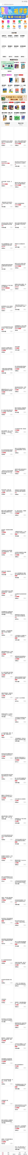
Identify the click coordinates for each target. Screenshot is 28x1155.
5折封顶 (3, 47)
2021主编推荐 (4, 37)
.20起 (18, 350)
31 (3, 574)
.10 (17, 761)
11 (3, 473)
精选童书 (10, 46)
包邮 (4, 143)
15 (16, 1088)
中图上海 (10, 112)
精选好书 (3, 76)
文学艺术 (4, 46)
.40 (17, 145)
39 (3, 145)
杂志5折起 (16, 103)
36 (16, 660)
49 (16, 515)
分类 (8, 1154)
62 (3, 635)
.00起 (18, 247)
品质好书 (4, 35)
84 (16, 864)
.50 (17, 660)
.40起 (5, 574)
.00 (4, 165)
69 (3, 248)
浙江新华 (10, 85)
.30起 (18, 166)
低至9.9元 (16, 86)
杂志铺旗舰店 (17, 102)
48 (3, 982)
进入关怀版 (24, 1)
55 (3, 165)
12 (3, 697)
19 (16, 268)
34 (3, 860)
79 (3, 1002)
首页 (3, 1154)
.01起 (4, 269)
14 (16, 309)
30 (16, 391)
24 (3, 454)
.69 (17, 330)
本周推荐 (16, 76)
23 (16, 639)
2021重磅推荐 (10, 37)
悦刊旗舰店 (17, 112)
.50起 (4, 206)
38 (16, 145)
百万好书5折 (9, 74)
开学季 (5, 163)
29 (16, 598)
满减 (8, 163)
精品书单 (20, 123)
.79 (4, 145)
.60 (17, 391)
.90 (17, 370)
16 (16, 166)
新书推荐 (16, 62)
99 (3, 1084)
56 (3, 185)
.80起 (5, 227)
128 (3, 1063)
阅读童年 (10, 35)
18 (16, 1048)
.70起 (17, 412)
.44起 (18, 1149)
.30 (17, 1006)
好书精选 (22, 37)
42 (16, 473)
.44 (17, 187)
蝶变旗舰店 (23, 112)
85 (16, 556)
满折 (4, 492)
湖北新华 (4, 85)
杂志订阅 (22, 102)
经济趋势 (22, 35)
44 (16, 1130)
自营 (2, 143)
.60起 (5, 818)
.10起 (18, 639)
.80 (17, 268)
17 (3, 289)
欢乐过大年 (16, 37)
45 (16, 206)
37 (16, 985)
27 (16, 247)
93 (3, 595)
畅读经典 (16, 46)
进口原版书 (11, 102)
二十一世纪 (23, 85)
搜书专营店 (4, 112)
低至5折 (3, 86)
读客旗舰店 (17, 85)
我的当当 (25, 1154)
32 (16, 187)
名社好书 (16, 74)
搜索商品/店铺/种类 (8, 4)
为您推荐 (7, 123)
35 (3, 414)
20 (16, 782)
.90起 (18, 309)
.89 (4, 289)
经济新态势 (23, 46)
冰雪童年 (16, 35)
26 (3, 373)
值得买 (14, 1154)
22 (16, 288)
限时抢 (20, 143)
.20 (3, 656)
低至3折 (21, 86)
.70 (4, 185)
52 (3, 676)
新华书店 (4, 74)
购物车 (19, 1154)
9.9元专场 (21, 74)
